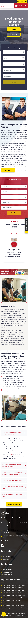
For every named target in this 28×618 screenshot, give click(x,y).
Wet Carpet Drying (7, 574)
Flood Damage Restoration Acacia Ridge (13, 585)
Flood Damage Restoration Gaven (11, 600)
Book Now (14, 29)
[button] (14, 433)
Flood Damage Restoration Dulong (12, 592)
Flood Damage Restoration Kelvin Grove (13, 608)
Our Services (13, 34)
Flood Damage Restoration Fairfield (12, 597)
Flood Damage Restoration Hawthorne (13, 603)
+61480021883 (9, 454)
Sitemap (24, 615)
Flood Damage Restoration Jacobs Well (13, 605)
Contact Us (5, 559)
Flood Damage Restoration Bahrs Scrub (13, 587)
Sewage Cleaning (7, 569)
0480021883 (23, 1)
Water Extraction (14, 250)
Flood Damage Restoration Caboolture (13, 590)
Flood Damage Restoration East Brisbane (13, 595)
